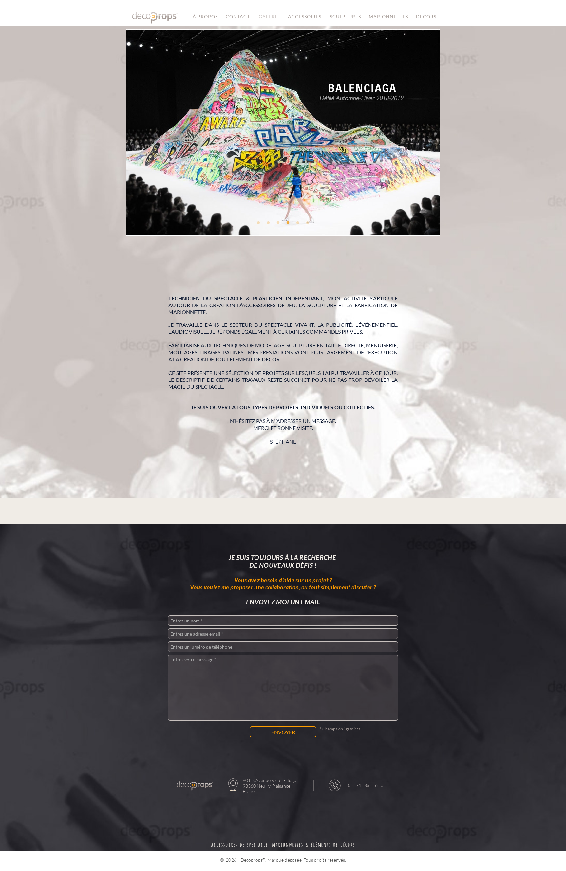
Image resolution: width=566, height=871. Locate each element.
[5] (297, 222)
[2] (268, 222)
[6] (307, 222)
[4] (288, 222)
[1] (258, 222)
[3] (278, 222)
